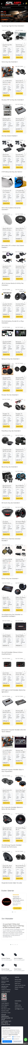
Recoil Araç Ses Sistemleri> (10, 467)
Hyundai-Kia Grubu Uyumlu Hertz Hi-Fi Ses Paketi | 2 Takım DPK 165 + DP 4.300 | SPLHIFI (20, 155)
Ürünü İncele (17, 908)
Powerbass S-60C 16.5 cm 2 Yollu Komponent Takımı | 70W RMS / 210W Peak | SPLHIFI (20, 450)
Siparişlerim (4, 1007)
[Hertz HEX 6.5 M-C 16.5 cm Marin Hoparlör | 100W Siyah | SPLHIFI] (20, 220)
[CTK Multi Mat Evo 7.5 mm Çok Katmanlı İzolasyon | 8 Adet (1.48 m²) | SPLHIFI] (20, 182)
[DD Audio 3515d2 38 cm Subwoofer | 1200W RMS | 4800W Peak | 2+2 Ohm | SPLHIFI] (20, 819)
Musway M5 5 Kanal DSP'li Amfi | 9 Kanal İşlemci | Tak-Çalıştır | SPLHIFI (7, 119)
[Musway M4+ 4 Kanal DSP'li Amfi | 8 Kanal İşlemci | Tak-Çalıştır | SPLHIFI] (20, 110)
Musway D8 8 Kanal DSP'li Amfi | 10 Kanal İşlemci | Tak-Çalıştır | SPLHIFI (7, 711)
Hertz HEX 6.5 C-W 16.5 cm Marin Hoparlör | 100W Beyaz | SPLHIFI (7, 229)
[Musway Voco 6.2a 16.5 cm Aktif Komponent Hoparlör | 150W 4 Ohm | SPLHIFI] (20, 742)
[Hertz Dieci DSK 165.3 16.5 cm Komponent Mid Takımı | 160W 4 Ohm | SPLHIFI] (20, 72)
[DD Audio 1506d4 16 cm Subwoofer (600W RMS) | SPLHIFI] (20, 513)
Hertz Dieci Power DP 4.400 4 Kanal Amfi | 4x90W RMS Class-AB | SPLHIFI (20, 673)
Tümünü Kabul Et (7, 1041)
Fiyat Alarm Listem (5, 1012)
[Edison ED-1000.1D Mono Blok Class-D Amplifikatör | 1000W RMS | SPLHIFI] (7, 589)
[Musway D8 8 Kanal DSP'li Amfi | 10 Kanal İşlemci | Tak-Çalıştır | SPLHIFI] (7, 702)
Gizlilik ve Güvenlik (5, 984)
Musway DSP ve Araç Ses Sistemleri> (13, 100)
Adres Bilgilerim (5, 1005)
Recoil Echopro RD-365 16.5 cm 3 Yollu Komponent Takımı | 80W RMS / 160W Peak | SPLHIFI (7, 486)
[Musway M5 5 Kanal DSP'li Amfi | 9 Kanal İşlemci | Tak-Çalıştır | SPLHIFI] (7, 110)
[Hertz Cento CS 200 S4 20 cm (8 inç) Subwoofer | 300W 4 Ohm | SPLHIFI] (7, 819)
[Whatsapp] (25, 1039)
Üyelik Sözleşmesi (5, 991)
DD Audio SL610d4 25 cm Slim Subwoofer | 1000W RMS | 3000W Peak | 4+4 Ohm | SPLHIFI (7, 522)
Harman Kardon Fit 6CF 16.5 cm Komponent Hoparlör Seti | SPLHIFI (7, 304)
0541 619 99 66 (18, 1007)
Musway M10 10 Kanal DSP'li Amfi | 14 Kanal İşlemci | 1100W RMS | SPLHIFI (20, 711)
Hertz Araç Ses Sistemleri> (10, 62)
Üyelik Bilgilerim (5, 1003)
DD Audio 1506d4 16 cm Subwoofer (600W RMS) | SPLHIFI (20, 522)
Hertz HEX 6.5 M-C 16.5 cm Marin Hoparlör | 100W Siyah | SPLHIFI (20, 229)
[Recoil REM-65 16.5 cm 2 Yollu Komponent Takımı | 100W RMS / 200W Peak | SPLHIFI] (20, 477)
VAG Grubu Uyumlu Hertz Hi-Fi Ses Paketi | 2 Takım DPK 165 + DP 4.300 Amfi (7, 155)
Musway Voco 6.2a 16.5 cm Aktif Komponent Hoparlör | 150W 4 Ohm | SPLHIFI (20, 751)
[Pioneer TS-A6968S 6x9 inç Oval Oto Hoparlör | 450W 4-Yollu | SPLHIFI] (7, 405)
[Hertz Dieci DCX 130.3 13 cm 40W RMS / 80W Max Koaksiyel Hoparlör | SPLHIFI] (20, 781)
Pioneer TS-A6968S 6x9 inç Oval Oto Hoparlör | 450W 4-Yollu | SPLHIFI (7, 414)
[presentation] (3, 43)
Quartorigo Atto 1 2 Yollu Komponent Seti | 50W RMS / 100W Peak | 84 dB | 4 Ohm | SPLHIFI (7, 45)
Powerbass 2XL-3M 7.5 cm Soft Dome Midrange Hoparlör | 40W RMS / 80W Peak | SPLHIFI (7, 450)
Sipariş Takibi (18, 979)
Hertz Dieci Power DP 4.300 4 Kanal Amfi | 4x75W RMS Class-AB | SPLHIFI (7, 673)
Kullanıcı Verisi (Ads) (7, 1038)
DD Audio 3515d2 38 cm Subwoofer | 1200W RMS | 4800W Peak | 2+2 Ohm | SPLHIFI (20, 829)
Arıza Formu (18, 981)
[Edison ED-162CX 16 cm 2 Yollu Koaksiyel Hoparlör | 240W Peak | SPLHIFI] (20, 589)
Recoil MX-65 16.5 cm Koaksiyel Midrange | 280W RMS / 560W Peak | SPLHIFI (20, 866)
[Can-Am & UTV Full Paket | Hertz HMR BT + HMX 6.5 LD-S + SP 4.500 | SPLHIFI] (7, 257)
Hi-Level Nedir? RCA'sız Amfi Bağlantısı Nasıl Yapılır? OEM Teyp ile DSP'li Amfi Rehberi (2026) (13, 925)
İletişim (16, 989)
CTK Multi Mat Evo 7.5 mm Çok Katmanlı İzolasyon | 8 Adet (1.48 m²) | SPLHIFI (20, 191)
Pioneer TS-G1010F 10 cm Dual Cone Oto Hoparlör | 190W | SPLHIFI (20, 414)
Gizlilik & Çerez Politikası (13, 1034)
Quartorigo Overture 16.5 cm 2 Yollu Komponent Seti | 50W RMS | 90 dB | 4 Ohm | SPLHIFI (20, 45)
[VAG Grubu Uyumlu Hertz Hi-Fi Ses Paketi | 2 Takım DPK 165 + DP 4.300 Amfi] (7, 146)
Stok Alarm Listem (5, 1008)
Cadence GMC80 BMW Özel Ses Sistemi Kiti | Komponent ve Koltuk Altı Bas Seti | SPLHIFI (7, 560)
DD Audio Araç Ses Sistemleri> (11, 503)
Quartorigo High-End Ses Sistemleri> (13, 26)
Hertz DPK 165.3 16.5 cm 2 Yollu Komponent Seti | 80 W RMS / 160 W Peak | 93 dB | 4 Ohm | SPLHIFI (7, 81)
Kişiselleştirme (16, 1038)
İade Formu (17, 983)
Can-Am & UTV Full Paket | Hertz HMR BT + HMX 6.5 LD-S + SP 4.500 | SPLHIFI (7, 267)
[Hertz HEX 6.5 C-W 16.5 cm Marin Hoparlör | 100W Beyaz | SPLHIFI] (7, 220)
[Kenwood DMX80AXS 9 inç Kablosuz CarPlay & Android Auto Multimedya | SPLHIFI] (20, 333)
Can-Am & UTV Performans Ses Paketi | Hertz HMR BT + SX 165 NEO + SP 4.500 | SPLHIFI (20, 267)
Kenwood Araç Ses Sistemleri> (11, 359)
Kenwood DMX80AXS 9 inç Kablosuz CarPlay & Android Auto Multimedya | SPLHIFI (20, 342)
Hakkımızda (18, 1005)
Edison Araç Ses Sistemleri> (10, 578)
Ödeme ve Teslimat (6, 989)
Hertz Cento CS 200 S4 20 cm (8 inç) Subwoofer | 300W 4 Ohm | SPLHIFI (7, 829)
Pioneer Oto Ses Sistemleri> (10, 395)
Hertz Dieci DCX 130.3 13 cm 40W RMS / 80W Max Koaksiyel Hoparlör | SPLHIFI (20, 791)
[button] (12, 912)
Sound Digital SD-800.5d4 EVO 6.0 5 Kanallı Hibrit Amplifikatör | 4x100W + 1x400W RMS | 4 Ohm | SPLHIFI (7, 636)
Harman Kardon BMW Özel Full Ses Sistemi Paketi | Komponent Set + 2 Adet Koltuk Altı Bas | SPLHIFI (20, 560)
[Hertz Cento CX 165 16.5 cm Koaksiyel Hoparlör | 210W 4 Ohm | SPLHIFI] (7, 781)
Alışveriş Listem (5, 1010)
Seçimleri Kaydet (17, 1041)
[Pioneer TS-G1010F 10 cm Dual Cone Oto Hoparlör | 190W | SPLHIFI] (20, 405)
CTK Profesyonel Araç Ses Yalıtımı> (12, 172)
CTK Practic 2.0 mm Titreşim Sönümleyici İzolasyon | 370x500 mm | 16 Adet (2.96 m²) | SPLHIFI (7, 191)
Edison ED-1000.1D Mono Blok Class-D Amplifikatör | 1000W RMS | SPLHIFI (6, 598)
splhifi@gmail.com (19, 1008)
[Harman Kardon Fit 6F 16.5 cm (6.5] (20, 295)
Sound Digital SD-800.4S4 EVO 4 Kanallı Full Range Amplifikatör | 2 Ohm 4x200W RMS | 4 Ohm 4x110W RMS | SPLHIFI (20, 636)
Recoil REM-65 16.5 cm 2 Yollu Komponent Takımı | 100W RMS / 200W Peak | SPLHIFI (20, 486)
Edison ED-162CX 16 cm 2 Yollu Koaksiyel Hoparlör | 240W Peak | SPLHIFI (20, 598)
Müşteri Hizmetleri (19, 987)
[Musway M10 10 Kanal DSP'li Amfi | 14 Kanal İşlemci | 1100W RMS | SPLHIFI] (20, 702)
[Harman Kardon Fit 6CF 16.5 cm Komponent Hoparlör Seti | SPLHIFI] (7, 295)
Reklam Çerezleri (17, 1036)
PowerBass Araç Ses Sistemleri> (11, 431)
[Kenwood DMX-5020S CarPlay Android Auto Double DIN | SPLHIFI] (7, 333)
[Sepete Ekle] (6, 57)
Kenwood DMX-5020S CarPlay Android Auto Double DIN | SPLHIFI (7, 342)
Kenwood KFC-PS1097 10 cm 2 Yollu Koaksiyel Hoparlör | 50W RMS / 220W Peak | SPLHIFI (7, 378)
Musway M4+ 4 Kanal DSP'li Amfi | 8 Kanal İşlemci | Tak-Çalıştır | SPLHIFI (20, 119)
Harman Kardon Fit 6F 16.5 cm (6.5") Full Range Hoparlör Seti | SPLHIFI (20, 304)
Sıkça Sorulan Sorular (20, 985)
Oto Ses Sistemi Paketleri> (10, 136)
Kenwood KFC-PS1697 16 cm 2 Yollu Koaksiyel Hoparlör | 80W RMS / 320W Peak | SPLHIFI (20, 378)
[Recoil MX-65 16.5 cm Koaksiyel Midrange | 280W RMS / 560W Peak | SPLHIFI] (20, 857)
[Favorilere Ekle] (11, 31)
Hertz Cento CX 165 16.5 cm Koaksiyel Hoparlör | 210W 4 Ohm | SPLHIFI (7, 791)
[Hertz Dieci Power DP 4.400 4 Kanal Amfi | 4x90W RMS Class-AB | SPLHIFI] (20, 664)
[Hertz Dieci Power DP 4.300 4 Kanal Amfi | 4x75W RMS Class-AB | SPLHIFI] (7, 664)
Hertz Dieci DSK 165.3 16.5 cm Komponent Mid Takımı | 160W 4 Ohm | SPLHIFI (20, 81)
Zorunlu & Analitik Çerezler (7, 1037)
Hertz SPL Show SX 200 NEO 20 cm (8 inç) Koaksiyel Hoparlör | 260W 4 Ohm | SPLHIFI (7, 866)
